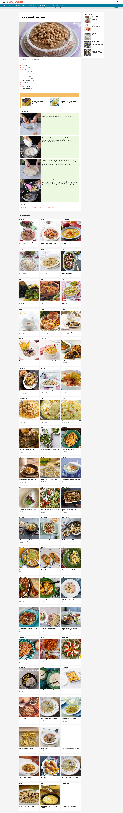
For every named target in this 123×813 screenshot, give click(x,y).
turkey (42, 309)
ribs (63, 338)
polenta (43, 783)
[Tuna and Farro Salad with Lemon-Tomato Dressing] (50, 528)
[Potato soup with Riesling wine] (29, 498)
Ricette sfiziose (17, 5)
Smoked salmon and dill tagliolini (71, 420)
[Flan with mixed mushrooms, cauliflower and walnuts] (29, 438)
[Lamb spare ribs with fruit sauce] (71, 349)
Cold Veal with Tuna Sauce (69, 599)
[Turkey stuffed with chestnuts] (50, 320)
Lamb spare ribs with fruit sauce (71, 361)
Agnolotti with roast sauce (69, 806)
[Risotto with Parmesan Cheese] (50, 678)
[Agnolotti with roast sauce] (71, 794)
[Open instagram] (122, 2)
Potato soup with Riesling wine (27, 509)
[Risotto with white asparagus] (50, 468)
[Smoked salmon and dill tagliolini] (71, 409)
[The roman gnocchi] (71, 678)
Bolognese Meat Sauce (25, 599)
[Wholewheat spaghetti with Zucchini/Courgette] (29, 528)
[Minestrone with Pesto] (29, 558)
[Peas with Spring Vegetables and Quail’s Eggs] (50, 438)
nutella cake (24, 207)
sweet (49, 207)
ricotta (34, 207)
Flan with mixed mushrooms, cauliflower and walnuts (27, 450)
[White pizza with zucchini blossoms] (71, 290)
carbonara (22, 368)
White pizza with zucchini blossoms (69, 302)
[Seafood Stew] (50, 588)
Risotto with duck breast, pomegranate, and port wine (97, 27)
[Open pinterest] (119, 2)
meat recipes (65, 577)
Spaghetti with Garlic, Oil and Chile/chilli (70, 570)
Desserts (33, 13)
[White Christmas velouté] (29, 320)
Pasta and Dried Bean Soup (48, 659)
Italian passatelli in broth (26, 420)
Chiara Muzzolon (25, 204)
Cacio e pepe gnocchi (47, 391)
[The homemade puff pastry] (29, 737)
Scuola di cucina (50, 5)
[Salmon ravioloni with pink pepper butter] (54, 102)
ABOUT (81, 1)
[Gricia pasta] (29, 707)
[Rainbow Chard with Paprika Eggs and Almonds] (71, 528)
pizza (63, 279)
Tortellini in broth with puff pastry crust (48, 361)
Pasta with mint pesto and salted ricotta (50, 510)
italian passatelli (23, 398)
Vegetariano (10, 5)
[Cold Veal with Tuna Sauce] (71, 588)
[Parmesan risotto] (50, 260)
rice (20, 279)
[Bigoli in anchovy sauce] (29, 766)
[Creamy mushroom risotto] (29, 794)
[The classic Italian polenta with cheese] (50, 794)
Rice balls (43, 777)
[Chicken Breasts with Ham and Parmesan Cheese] (50, 558)
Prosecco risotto (96, 34)
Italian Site (118, 7)
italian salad (44, 517)
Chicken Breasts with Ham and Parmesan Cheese (49, 570)
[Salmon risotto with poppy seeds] (71, 468)
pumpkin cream (65, 219)
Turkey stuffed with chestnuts (49, 332)
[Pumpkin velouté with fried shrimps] (71, 230)
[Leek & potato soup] (71, 379)
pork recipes (22, 667)
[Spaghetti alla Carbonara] (71, 438)
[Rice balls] (50, 766)
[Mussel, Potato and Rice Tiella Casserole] (50, 617)
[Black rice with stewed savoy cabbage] (29, 290)
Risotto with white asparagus (49, 479)
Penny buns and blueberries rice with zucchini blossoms (28, 361)
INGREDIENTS (52, 1)
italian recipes (65, 487)
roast (63, 309)
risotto (94, 33)
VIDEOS (73, 1)
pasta (63, 398)
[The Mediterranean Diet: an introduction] (87, 44)
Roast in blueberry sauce (69, 332)
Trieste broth (44, 748)
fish (41, 726)
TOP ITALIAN (39, 1)
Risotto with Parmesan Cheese (49, 689)
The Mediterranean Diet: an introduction (97, 43)
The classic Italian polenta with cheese (49, 807)
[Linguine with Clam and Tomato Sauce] (29, 617)
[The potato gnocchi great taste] (71, 737)
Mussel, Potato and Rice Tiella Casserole (49, 629)
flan (20, 427)
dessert (53, 207)
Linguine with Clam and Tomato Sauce (28, 629)
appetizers (43, 696)
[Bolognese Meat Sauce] (29, 588)
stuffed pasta (44, 338)
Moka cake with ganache (37, 102)
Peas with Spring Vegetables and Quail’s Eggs (50, 450)
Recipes (26, 13)
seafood (43, 577)
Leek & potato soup (67, 391)
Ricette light (24, 5)
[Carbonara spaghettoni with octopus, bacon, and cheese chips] (29, 379)
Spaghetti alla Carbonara (69, 449)
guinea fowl (95, 16)
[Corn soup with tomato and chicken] (50, 290)
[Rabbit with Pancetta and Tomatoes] (71, 498)
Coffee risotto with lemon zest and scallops (27, 480)
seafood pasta (22, 606)
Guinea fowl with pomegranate (96, 18)
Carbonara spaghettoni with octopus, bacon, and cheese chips (28, 391)
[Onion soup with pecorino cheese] (50, 409)
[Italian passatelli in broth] (29, 409)
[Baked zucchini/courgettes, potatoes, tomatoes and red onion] (71, 617)
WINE (63, 1)
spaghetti (21, 517)
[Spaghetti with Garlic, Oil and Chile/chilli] (71, 558)
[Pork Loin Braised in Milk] (29, 678)
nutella (29, 207)
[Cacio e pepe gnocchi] (50, 379)
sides (63, 726)
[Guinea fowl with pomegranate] (87, 19)
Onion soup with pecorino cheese (50, 420)
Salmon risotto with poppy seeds (71, 479)
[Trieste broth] (50, 737)
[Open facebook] (117, 2)
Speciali (62, 5)
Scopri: (4, 5)
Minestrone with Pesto (25, 569)
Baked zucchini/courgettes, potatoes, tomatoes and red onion (69, 630)
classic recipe (22, 577)
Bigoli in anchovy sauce (25, 777)
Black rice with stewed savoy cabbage (27, 302)
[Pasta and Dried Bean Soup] (50, 648)
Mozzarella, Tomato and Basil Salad (70, 660)
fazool (42, 637)
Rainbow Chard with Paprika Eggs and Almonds (71, 540)
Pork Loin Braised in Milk (26, 689)
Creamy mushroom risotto (26, 806)
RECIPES (27, 1)
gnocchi (43, 368)
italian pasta (22, 637)
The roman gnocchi (67, 689)
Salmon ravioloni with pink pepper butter (68, 102)
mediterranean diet (97, 41)
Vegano (43, 5)
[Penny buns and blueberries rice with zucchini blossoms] (29, 349)
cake (45, 207)
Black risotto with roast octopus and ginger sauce (97, 52)
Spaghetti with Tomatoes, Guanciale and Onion (26, 660)
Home (21, 13)
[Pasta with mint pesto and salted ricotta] (50, 498)
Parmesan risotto (45, 272)
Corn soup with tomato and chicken (48, 302)
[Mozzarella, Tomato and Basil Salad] (71, 648)
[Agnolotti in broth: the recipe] (50, 707)
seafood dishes (44, 606)
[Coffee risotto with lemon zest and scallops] (29, 468)
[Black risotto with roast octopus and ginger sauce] (87, 52)
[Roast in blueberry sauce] (71, 320)
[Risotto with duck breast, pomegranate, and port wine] (87, 28)
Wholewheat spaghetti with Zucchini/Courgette (27, 540)
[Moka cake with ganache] (26, 102)
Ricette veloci (31, 5)
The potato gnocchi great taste (70, 748)
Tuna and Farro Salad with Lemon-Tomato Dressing (48, 540)
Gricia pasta (22, 718)
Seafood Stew (44, 599)
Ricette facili (38, 5)
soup (42, 279)
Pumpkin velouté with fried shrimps (69, 242)
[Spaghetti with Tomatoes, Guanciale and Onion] (29, 648)
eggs (42, 427)
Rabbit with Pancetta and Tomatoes (69, 510)
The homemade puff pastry (27, 748)
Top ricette (57, 5)
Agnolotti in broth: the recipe (49, 718)
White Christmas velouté (26, 332)
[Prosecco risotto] (87, 36)
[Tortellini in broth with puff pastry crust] (50, 349)
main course (22, 547)
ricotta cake (40, 207)
